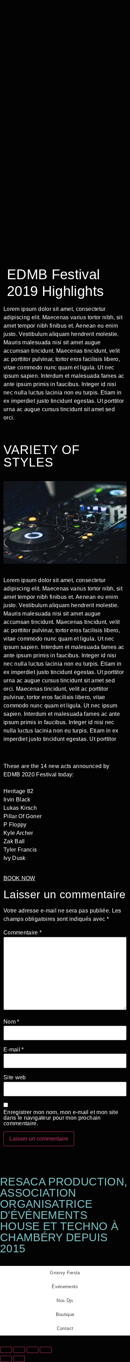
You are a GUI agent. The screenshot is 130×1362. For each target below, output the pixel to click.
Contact (65, 1328)
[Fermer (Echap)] (46, 1350)
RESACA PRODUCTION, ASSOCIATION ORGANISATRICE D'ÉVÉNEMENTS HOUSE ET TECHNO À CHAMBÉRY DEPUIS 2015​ (63, 1215)
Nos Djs (65, 1300)
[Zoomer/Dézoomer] (6, 1350)
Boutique (65, 1314)
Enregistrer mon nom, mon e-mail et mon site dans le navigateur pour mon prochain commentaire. (60, 1118)
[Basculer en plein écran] (19, 1350)
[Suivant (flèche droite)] (19, 1359)
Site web (14, 1077)
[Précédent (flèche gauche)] (6, 1359)
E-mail (13, 1049)
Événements (65, 1286)
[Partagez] (32, 1350)
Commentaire (22, 933)
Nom (11, 1022)
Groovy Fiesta (65, 1272)
